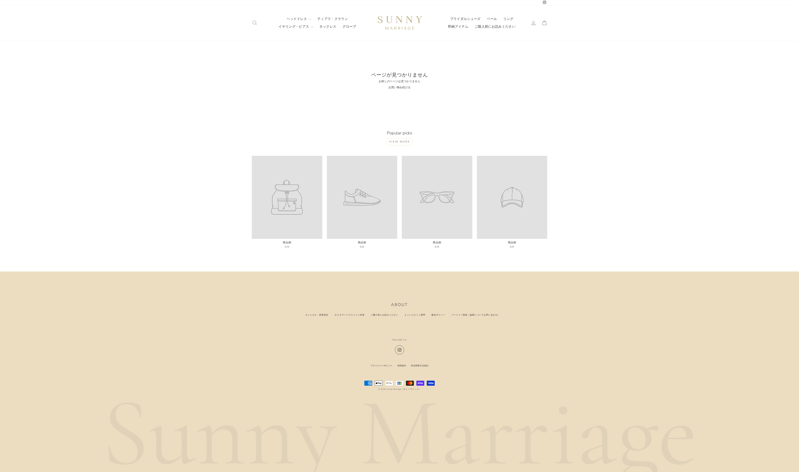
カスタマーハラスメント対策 (350, 314)
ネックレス (327, 26)
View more (399, 141)
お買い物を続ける (399, 87)
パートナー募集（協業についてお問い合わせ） (476, 314)
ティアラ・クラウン (332, 19)
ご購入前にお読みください (495, 26)
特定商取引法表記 (419, 365)
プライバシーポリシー (381, 365)
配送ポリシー (438, 314)
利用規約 (401, 365)
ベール (492, 19)
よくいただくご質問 (414, 314)
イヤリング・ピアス (294, 26)
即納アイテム (458, 26)
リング (508, 19)
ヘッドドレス (297, 19)
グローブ (349, 26)
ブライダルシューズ (465, 19)
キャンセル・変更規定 (316, 314)
